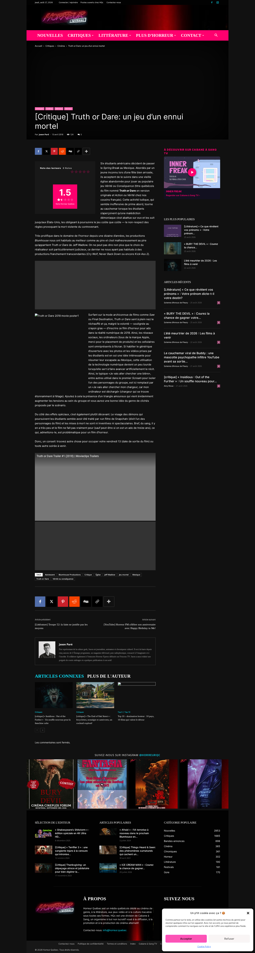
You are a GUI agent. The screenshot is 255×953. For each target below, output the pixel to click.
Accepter (186, 938)
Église (98, 574)
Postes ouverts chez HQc (91, 2)
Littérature (113, 35)
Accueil (38, 46)
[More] (86, 151)
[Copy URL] (78, 151)
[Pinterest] (54, 151)
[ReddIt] (62, 151)
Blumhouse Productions (70, 574)
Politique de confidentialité (91, 943)
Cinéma (61, 46)
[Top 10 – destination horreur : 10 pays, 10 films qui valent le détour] (137, 695)
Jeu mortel (124, 574)
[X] (46, 151)
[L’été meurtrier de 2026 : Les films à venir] (172, 265)
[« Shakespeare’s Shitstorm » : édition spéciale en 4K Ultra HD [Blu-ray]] (43, 833)
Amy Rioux (168, 386)
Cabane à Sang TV (148, 943)
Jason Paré (44, 134)
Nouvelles (50, 35)
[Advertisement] (95, 285)
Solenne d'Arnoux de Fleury (176, 302)
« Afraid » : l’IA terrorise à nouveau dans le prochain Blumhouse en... (134, 833)
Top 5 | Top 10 (124, 712)
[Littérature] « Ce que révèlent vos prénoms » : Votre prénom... (201, 230)
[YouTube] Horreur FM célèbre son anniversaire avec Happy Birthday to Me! (130, 626)
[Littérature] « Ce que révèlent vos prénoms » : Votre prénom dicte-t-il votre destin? (189, 294)
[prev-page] (37, 730)
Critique (88, 574)
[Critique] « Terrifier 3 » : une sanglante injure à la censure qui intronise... (71, 851)
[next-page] (42, 730)
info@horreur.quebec (115, 930)
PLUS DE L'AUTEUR (109, 676)
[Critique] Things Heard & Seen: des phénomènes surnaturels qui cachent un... (138, 851)
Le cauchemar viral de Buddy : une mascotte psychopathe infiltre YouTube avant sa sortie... (191, 357)
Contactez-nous (114, 2)
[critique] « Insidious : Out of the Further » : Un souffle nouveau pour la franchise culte (53, 719)
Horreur (68, 108)
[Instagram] (217, 2)
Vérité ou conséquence (63, 578)
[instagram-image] (51, 784)
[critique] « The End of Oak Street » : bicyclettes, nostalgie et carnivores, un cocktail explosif (94, 719)
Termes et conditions (117, 943)
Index (132, 943)
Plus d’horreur (154, 35)
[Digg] (70, 151)
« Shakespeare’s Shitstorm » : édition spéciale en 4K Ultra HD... (72, 833)
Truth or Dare (42, 578)
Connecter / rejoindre (68, 2)
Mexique (136, 574)
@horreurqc (149, 755)
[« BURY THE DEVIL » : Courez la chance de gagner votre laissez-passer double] (172, 248)
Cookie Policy (204, 946)
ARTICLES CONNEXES (59, 676)
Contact (191, 35)
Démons (59, 108)
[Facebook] (211, 2)
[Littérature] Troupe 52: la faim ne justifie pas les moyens (61, 626)
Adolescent (50, 574)
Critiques (79, 35)
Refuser (229, 938)
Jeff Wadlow (109, 574)
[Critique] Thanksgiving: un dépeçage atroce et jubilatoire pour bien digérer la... (72, 868)
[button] (248, 913)
